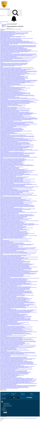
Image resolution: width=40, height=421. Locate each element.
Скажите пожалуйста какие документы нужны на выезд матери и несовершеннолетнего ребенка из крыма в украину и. (16, 49)
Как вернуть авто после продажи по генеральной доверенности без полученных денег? (12, 163)
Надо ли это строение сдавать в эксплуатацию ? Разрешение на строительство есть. (11, 175)
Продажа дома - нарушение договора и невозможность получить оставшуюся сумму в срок (12, 330)
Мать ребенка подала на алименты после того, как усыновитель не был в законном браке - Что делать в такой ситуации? (16, 202)
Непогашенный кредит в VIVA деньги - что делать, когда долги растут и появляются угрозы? (12, 199)
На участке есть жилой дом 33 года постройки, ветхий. (7, 166)
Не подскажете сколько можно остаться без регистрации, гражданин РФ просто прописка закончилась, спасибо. (15, 93)
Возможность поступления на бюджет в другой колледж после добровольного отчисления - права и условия (14, 155)
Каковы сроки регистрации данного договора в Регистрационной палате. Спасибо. (11, 179)
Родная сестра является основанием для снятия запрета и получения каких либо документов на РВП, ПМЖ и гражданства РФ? (17, 165)
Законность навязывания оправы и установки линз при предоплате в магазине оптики (11, 323)
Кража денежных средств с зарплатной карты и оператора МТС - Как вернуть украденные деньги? (13, 159)
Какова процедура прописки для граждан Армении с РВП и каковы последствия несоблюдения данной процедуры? (15, 203)
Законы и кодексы (23, 393)
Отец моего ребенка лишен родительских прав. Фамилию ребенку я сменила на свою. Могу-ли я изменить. (14, 387)
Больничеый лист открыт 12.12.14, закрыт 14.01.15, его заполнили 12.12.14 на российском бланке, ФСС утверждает (15, 238)
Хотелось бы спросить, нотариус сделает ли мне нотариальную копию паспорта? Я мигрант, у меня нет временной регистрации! (17, 248)
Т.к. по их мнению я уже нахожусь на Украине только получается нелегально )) (10, 88)
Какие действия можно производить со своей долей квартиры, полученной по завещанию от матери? (14, 196)
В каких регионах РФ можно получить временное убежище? (8, 56)
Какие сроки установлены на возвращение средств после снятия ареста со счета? (11, 130)
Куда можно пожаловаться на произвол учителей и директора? (8, 107)
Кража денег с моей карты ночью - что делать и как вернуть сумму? (9, 388)
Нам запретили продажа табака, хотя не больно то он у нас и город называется (10, 285)
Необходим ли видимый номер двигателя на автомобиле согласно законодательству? (11, 94)
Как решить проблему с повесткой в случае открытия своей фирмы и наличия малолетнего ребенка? (13, 62)
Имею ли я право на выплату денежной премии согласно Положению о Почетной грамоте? (12, 160)
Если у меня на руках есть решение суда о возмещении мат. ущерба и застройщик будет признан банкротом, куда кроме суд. (16, 147)
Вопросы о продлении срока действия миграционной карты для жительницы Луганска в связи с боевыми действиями (16, 188)
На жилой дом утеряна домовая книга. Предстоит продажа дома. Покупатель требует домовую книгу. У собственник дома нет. (17, 136)
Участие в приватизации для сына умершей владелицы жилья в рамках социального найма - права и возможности (15, 291)
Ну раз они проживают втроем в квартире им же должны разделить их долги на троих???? (12, 295)
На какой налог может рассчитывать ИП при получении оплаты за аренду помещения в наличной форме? (14, 239)
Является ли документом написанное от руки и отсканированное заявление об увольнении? (12, 150)
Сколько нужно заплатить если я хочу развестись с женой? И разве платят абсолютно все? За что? (13, 234)
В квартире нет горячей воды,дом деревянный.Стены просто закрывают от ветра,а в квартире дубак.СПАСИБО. (15, 319)
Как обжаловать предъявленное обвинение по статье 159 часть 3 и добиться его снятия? (12, 251)
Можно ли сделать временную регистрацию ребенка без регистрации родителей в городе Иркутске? (13, 360)
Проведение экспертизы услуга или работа (6, 334)
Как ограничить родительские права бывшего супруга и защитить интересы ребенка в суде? (12, 211)
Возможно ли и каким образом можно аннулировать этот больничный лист (10, 351)
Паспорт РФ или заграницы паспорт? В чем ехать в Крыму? (8, 250)
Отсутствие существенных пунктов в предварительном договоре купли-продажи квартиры (12, 185)
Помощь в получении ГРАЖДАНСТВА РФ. (6, 59)
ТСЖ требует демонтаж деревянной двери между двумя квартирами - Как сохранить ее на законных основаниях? (15, 209)
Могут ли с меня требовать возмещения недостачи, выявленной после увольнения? (11, 148)
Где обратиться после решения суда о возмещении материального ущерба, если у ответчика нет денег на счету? (15, 125)
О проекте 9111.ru (23, 394)
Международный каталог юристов (5, 393)
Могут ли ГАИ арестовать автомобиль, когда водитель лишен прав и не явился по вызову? (12, 260)
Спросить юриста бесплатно (4, 21)
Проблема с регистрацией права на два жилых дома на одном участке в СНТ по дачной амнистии (13, 226)
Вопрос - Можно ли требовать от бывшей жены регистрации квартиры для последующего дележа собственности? (15, 180)
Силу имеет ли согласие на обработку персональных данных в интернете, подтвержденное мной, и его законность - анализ (16, 304)
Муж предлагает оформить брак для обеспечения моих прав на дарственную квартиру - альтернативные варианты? (15, 361)
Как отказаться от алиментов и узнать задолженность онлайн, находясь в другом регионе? (12, 317)
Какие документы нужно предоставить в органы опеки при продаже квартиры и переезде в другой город (14, 204)
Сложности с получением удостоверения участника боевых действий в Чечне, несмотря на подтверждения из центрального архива (18, 46)
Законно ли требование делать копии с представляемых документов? (9, 374)
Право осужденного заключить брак (5, 277)
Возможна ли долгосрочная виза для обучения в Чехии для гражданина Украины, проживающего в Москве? (14, 100)
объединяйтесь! (8, 8)
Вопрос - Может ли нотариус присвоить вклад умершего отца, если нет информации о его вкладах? (13, 371)
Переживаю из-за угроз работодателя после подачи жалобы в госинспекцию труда (11, 210)
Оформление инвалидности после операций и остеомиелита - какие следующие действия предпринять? (14, 301)
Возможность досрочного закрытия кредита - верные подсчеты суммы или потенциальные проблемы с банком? (15, 261)
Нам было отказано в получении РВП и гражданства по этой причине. (9, 83)
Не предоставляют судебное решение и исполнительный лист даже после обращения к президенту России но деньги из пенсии (17, 206)
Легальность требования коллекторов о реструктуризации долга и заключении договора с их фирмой (13, 354)
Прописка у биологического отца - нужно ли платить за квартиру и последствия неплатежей (12, 92)
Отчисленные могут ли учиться (4, 240)
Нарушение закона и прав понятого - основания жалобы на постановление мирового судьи (12, 297)
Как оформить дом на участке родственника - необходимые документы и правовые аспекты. (12, 342)
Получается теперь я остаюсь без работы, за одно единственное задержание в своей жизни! (12, 169)
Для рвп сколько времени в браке (4, 134)
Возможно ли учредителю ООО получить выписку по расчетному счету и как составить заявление (13, 252)
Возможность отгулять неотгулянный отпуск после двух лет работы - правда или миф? (12, 89)
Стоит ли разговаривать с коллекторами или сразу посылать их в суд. (9, 90)
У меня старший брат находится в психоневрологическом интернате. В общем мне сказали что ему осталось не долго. (16, 171)
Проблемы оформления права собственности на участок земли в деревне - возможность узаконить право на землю (15, 50)
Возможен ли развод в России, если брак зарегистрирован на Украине (9, 167)
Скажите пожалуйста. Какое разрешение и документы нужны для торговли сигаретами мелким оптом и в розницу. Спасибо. (17, 138)
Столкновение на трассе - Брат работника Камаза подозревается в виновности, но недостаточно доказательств (15, 182)
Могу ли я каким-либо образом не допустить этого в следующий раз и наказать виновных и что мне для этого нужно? (16, 379)
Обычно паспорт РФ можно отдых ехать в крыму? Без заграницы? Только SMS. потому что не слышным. (14, 232)
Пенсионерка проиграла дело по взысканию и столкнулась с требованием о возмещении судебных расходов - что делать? (16, 227)
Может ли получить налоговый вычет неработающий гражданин (9, 141)
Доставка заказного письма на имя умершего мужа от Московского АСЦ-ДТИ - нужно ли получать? (13, 348)
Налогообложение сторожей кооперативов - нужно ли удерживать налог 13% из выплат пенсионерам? (14, 33)
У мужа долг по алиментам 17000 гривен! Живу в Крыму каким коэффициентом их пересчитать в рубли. (14, 124)
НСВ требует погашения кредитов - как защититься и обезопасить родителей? (10, 259)
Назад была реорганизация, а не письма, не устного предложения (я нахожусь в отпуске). (12, 257)
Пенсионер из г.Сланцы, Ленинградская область (6, 127)
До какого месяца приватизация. (4, 44)
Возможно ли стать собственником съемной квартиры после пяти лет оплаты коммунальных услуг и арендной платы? (16, 194)
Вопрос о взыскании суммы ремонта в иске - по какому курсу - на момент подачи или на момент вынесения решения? (16, 298)
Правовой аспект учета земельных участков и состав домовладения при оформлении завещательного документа (15, 108)
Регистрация (31, 394)
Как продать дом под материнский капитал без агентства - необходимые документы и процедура (13, 280)
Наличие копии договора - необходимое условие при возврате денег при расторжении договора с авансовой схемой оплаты (17, 310)
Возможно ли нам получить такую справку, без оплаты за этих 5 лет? (9, 368)
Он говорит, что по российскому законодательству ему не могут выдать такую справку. (12, 129)
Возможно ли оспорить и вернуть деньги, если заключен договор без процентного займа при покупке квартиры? (15, 81)
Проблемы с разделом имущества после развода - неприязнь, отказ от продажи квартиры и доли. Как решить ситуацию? (16, 55)
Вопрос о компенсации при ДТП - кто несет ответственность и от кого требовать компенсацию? (13, 282)
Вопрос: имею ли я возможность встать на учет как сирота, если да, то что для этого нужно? (12, 294)
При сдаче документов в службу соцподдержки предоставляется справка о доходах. (11, 293)
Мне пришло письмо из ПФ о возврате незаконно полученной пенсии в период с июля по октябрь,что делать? (15, 272)
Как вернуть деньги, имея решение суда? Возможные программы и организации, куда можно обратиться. (14, 279)
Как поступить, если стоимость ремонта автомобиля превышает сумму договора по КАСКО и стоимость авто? (15, 288)
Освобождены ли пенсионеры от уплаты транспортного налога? (9, 376)
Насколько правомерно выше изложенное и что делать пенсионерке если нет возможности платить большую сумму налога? (17, 378)
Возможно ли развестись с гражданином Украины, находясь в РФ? (9, 104)
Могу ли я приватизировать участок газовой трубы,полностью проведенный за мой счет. (12, 375)
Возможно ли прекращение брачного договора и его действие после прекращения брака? (12, 173)
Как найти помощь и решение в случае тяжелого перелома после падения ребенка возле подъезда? (13, 229)
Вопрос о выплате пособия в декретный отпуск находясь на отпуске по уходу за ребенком (12, 365)
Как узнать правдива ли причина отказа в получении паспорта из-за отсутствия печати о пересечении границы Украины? (16, 121)
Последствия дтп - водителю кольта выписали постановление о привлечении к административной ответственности (15, 264)
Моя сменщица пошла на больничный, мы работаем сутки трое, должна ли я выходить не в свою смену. (14, 139)
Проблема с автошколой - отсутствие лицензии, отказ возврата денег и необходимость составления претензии (15, 289)
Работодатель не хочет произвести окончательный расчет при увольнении (10, 75)
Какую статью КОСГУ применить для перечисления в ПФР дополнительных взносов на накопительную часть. (15, 324)
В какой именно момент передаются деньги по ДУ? (7, 132)
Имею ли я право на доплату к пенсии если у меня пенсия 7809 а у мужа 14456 (10, 39)
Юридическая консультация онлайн (5, 9)
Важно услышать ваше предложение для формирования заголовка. (9, 313)
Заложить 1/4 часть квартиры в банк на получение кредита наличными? (10, 52)
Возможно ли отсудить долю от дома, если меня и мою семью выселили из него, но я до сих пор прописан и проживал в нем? (17, 205)
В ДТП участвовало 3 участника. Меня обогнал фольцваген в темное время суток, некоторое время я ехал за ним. (15, 270)
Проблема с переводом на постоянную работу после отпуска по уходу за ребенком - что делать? (13, 332)
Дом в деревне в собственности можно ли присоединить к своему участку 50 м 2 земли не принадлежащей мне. (15, 61)
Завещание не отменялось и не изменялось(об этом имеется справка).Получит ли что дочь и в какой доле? (14, 32)
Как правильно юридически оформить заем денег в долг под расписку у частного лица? (12, 243)
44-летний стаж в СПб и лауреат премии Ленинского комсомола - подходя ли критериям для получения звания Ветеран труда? (17, 145)
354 (5, 389)
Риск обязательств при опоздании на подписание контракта (8, 296)
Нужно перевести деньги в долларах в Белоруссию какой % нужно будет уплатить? (11, 228)
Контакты (31, 393)
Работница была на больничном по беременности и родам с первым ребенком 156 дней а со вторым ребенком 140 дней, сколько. (17, 233)
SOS (2, 27)
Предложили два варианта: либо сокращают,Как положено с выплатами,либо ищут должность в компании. (14, 176)
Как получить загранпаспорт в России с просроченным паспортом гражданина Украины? (12, 275)
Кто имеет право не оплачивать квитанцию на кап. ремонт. (8, 384)
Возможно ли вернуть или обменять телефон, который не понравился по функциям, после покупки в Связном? (15, 318)
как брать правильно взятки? (4, 99)
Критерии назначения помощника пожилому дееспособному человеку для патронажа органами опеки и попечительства (16, 42)
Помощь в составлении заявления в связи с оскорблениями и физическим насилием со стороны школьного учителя (15, 328)
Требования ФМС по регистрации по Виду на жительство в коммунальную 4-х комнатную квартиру (13, 216)
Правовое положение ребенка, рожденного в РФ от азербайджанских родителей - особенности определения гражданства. (16, 172)
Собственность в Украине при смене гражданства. (7, 183)
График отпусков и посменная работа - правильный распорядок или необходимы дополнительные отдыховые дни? (15, 286)
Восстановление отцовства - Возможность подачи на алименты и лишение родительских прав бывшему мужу (15, 102)
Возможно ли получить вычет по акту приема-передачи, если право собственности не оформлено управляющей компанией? (17, 339)
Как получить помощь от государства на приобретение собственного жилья (10, 256)
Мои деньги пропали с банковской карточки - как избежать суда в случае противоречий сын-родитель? (14, 373)
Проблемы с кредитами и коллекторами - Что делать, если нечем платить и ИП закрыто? (12, 76)
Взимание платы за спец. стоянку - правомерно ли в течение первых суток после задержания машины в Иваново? (15, 254)
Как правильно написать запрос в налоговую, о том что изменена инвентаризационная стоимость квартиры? (14, 343)
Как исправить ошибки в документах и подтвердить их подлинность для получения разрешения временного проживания (16, 38)
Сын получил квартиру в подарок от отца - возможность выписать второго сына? (11, 105)
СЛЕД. (3, 29)
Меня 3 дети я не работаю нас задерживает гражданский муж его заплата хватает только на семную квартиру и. (15, 200)
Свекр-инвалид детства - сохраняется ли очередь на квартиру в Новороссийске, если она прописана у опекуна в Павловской (17, 122)
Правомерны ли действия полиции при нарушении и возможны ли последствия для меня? (12, 78)
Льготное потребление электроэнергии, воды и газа (7, 137)
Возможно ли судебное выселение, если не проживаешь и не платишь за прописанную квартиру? (13, 217)
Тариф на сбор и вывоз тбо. (4, 325)
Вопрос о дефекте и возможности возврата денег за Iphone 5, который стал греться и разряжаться (13, 335)
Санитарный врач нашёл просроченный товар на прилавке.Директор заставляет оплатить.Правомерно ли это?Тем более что (17, 153)
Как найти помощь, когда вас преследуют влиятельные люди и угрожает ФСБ (10, 68)
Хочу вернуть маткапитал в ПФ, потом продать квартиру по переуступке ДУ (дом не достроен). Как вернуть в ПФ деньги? (16, 187)
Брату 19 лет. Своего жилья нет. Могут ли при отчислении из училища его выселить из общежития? (13, 231)
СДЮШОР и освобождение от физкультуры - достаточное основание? (9, 111)
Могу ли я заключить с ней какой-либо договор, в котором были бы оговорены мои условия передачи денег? (14, 103)
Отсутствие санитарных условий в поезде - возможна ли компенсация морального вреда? (12, 236)
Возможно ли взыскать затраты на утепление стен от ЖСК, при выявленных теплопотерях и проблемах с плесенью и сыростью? (17, 95)
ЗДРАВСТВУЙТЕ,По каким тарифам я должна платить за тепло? (9, 321)
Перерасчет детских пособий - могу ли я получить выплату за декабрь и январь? (11, 120)
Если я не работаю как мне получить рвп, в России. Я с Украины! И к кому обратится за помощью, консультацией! (15, 300)
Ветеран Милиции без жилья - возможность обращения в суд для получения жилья (11, 225)
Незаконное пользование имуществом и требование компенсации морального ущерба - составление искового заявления (16, 329)
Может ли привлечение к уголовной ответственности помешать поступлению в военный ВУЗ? (13, 70)
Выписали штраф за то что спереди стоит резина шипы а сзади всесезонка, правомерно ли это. (13, 135)
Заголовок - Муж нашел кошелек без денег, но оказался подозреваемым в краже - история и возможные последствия (15, 119)
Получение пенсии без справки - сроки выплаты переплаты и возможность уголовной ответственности (14, 97)
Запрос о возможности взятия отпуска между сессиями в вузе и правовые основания (11, 201)
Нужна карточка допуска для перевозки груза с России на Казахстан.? (9, 168)
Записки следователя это (3, 350)
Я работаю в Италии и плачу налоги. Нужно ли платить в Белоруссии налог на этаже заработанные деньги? (14, 156)
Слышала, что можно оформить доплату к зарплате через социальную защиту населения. (12, 222)
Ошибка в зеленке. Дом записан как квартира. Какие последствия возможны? (10, 84)
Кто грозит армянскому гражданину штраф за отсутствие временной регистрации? (11, 237)
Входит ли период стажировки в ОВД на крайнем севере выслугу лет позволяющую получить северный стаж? (15, 114)
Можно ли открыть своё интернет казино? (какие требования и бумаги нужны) (10, 162)
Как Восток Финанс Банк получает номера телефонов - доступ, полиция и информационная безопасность (14, 51)
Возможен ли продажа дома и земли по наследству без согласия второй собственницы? (12, 154)
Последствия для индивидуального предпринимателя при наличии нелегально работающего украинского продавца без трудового (17, 190)
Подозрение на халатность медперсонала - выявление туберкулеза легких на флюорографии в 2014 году (14, 142)
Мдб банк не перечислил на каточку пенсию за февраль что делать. (9, 213)
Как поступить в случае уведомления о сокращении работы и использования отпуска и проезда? (13, 255)
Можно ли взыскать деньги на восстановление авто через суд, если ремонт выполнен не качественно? (14, 386)
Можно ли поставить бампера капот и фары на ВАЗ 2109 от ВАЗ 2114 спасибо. (10, 197)
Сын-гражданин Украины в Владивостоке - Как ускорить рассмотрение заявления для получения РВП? (14, 258)
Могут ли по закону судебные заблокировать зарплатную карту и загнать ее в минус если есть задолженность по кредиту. (16, 362)
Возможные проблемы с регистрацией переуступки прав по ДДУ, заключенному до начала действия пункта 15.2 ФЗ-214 (16, 133)
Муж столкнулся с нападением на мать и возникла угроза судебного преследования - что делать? (13, 177)
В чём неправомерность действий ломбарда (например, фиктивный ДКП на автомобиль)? (12, 315)
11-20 (2, 30)
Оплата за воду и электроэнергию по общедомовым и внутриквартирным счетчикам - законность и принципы (15, 69)
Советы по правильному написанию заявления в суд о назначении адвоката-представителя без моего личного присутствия (16, 144)
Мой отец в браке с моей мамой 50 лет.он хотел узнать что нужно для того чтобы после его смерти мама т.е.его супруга (16, 214)
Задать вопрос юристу (13, 393)
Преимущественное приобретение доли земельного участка (8, 309)
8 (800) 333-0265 (15, 23)
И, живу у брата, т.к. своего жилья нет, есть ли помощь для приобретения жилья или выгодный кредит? (14, 77)
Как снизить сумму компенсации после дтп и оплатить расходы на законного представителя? (12, 79)
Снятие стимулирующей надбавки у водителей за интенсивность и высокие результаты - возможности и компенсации (16, 268)
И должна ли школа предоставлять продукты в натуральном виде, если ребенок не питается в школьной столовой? (15, 241)
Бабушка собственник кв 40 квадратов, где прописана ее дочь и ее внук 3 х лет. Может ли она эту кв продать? (15, 110)
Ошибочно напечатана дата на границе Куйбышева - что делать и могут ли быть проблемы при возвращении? (15, 267)
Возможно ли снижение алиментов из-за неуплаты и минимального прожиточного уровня (12, 158)
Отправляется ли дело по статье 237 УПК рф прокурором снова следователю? (10, 91)
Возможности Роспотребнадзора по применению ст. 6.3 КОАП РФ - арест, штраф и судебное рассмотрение (14, 322)
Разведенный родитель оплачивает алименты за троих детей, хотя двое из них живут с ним (12, 74)
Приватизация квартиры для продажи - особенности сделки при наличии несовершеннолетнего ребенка (14, 219)
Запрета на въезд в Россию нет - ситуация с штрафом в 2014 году (9, 245)
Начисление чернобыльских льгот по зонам (6, 35)
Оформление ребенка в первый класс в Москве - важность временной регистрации (11, 192)
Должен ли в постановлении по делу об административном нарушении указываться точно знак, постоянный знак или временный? (17, 346)
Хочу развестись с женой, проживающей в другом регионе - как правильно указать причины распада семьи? (14, 299)
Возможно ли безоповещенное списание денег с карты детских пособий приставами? (11, 242)
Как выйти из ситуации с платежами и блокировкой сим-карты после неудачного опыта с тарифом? (13, 72)
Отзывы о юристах (3, 394)
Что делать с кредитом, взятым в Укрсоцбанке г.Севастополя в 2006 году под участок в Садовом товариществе (15, 283)
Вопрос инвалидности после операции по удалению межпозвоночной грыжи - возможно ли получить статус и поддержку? (16, 382)
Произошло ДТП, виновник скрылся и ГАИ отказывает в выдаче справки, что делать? (11, 336)
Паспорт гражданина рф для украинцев (5, 308)
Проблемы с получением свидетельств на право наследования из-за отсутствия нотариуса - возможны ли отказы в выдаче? (16, 112)
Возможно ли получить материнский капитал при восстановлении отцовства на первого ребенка (13, 126)
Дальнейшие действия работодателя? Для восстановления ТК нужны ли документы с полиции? (13, 64)
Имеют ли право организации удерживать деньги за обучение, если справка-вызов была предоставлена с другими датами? (16, 67)
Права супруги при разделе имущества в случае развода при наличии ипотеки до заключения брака (13, 370)
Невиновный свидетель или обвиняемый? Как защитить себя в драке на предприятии (11, 274)
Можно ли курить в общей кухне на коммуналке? (7, 207)
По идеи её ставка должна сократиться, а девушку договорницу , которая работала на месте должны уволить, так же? (16, 338)
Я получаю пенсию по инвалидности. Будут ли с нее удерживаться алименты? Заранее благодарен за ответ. (14, 265)
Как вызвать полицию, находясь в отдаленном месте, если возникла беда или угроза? (11, 246)
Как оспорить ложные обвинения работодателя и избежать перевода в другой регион (11, 344)
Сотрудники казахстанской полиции (5, 356)
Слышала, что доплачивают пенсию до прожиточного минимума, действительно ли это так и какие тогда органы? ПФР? (16, 347)
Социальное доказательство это (4, 151)
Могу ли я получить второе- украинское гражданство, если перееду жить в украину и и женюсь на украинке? (15, 146)
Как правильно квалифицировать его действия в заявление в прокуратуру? (10, 131)
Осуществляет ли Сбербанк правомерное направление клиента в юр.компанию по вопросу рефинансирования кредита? (16, 292)
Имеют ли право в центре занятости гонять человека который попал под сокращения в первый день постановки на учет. (16, 164)
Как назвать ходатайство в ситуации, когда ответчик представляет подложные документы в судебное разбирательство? (16, 359)
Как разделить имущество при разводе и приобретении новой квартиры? (10, 193)
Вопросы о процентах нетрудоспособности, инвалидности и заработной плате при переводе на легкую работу (15, 312)
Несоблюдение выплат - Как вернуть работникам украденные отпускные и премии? (11, 262)
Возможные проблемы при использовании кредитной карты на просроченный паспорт (12, 269)
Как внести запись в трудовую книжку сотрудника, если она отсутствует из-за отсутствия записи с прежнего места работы (16, 363)
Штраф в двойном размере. (4, 106)
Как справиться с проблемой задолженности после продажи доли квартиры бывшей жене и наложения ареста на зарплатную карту (18, 253)
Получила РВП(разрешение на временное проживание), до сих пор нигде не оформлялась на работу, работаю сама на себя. (16, 215)
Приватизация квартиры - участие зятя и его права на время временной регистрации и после (12, 87)
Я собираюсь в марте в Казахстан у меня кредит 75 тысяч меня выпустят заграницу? (11, 276)
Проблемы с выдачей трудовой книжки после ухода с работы (8, 349)
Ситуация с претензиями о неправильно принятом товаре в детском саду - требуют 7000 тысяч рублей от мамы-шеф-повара (16, 101)
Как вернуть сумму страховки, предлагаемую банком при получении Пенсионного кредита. (12, 306)
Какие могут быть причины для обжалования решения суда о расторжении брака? (11, 161)
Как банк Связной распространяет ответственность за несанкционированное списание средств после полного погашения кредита (17, 41)
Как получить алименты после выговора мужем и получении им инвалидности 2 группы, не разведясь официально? (16, 218)
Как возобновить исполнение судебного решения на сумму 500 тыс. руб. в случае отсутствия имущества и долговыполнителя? (17, 352)
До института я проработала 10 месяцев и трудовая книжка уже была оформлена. (11, 65)
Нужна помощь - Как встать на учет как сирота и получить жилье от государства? (11, 340)
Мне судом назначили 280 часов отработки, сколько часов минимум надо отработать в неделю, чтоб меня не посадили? (16, 149)
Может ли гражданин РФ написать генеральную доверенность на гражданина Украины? (12, 303)
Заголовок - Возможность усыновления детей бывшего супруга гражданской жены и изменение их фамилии (14, 372)
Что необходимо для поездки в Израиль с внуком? (7, 86)
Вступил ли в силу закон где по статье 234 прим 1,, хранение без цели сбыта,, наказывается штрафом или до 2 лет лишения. (16, 58)
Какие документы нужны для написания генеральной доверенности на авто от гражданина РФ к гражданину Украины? (16, 326)
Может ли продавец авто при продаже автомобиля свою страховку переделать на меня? (12, 353)
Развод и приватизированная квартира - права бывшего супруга (8, 189)
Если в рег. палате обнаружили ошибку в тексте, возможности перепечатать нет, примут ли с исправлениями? (15, 333)
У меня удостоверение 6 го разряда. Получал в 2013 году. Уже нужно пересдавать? (11, 40)
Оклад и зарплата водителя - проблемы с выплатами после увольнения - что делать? (11, 221)
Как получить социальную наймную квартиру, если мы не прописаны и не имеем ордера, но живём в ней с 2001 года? (16, 31)
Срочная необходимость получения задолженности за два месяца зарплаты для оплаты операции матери (14, 63)
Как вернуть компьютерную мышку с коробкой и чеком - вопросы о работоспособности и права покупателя (14, 109)
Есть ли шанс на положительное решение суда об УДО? (7, 96)
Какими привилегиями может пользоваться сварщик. (7, 34)
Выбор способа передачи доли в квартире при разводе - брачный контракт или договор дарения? (13, 307)
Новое (3, 25)
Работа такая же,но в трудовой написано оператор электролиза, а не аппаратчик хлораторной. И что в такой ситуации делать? (17, 82)
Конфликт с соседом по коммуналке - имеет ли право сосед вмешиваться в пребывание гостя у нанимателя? (14, 191)
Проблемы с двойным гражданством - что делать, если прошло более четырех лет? (11, 115)
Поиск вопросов (13, 394)
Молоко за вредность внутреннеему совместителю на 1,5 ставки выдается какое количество (12, 327)
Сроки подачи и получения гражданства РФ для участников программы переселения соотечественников (14, 314)
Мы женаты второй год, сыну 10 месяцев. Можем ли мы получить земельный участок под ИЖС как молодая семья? (15, 311)
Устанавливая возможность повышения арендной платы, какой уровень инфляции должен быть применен (14, 305)
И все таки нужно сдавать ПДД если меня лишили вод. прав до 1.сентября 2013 (11, 377)
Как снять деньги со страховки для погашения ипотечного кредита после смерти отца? (12, 47)
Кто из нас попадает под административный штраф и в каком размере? (9, 230)
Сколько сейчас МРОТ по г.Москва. (5, 37)
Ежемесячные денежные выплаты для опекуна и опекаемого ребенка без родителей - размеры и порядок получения (15, 316)
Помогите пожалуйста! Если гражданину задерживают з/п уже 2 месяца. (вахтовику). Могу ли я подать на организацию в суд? (17, 366)
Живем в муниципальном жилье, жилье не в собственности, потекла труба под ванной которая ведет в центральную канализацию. (17, 117)
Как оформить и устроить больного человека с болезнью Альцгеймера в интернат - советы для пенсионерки (14, 143)
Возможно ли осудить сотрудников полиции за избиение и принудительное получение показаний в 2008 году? (15, 263)
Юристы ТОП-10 (4, 24)
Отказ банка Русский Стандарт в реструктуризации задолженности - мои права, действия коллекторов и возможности (16, 367)
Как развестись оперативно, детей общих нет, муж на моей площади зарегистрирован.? (12, 178)
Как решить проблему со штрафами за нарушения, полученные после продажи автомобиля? (12, 123)
